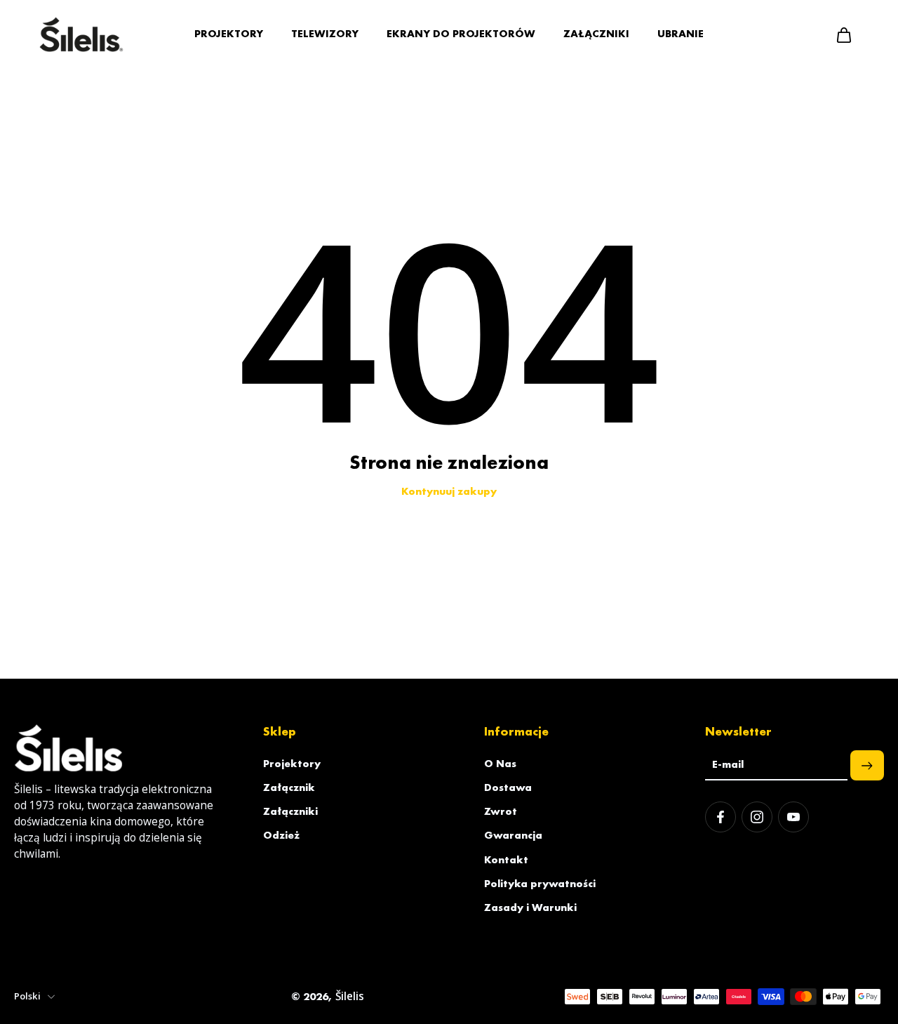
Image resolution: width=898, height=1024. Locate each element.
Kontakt (506, 860)
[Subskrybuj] (867, 765)
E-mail (728, 765)
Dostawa (508, 787)
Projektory (292, 764)
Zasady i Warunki (530, 907)
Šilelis (349, 996)
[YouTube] (793, 817)
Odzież (281, 835)
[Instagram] (757, 817)
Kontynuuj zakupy (449, 491)
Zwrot (500, 811)
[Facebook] (720, 817)
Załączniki (290, 811)
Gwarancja (513, 835)
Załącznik (289, 787)
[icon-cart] (843, 34)
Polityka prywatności (540, 884)
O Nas (500, 764)
